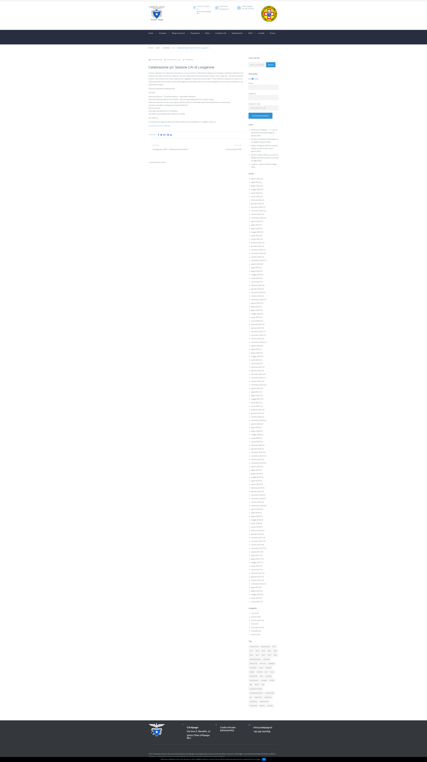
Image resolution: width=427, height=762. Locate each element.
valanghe (270, 705)
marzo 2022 (255, 363)
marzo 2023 (255, 321)
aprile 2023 (255, 317)
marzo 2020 (255, 442)
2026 (275, 655)
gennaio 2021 (256, 413)
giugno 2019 (255, 474)
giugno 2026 (255, 186)
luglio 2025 (255, 225)
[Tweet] (161, 134)
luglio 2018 (255, 513)
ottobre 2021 (256, 381)
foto (251, 684)
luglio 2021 (255, 392)
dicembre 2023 (257, 292)
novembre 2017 (257, 541)
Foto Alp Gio (256, 627)
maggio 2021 (256, 399)
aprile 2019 (255, 481)
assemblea (267, 659)
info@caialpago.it (247, 6)
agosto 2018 (256, 509)
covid (261, 676)
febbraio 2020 (256, 445)
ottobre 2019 (256, 459)
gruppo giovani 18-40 (256, 689)
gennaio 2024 (256, 289)
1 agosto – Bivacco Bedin (260, 164)
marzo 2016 (255, 601)
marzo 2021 (255, 406)
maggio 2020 (256, 434)
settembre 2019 (257, 463)
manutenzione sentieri (256, 693)
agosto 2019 (256, 466)
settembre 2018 (257, 505)
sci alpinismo (253, 701)
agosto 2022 (256, 346)
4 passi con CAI (254, 646)
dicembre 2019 (257, 452)
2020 (269, 651)
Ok (264, 759)
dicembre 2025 (257, 207)
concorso (259, 672)
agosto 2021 (256, 388)
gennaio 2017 (256, 577)
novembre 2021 (257, 378)
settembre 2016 (257, 584)
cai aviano (263, 663)
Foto (253, 624)
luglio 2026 (255, 182)
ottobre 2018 (256, 502)
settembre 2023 (257, 299)
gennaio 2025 (256, 246)
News (179, 59)
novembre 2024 (257, 253)
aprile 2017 (255, 566)
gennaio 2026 (256, 203)
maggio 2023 (256, 314)
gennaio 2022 (256, 370)
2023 (257, 655)
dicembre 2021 (257, 374)
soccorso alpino (264, 701)
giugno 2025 (255, 228)
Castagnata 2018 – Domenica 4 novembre (170, 149)
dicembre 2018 (257, 495)
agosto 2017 (256, 552)
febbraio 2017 (256, 573)
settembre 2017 (257, 548)
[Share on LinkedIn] (171, 134)
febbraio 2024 (256, 285)
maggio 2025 (256, 232)
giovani (257, 684)
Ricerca (271, 65)
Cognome (252, 93)
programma (258, 697)
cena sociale (253, 667)
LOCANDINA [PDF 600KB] (159, 126)
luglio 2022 (255, 349)
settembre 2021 (257, 385)
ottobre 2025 (256, 214)
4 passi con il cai (265, 646)
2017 (251, 651)
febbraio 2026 (256, 200)
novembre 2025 (257, 211)
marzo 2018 (255, 527)
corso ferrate (253, 676)
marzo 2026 (255, 196)
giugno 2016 (255, 591)
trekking (262, 705)
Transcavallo (253, 705)
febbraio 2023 (256, 324)
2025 (269, 655)
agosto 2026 (256, 179)
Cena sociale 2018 (233, 149)
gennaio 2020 (256, 449)
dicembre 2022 (257, 331)
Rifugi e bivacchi (178, 33)
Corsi (253, 613)
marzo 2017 (255, 569)
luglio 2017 (255, 555)
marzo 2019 (255, 484)
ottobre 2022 (256, 338)
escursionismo (254, 680)
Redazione (190, 59)
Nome (251, 83)
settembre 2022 (257, 342)
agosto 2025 (256, 221)
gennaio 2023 (256, 328)
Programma (195, 33)
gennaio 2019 (256, 491)
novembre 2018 (257, 498)
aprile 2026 (255, 193)
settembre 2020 (257, 420)
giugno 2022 (255, 353)
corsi (266, 672)
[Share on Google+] (164, 134)
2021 (275, 651)
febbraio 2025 (256, 243)
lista (250, 79)
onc (251, 697)
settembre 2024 (257, 260)
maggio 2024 (256, 275)
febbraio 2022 (256, 367)
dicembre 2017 (257, 537)
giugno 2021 (255, 395)
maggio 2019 (256, 477)
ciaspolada (268, 667)
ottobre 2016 (256, 580)
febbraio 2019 (256, 488)
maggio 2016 (256, 594)
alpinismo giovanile (255, 659)
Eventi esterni (171, 59)
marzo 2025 (255, 239)
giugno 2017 (255, 559)
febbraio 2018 (256, 530)
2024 (263, 655)
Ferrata (272, 680)
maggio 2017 (256, 562)
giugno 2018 (255, 516)
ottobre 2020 (256, 417)
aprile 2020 (255, 438)
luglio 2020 (255, 427)
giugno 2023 (255, 310)
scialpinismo (267, 697)
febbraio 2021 (256, 410)
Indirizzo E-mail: (254, 104)
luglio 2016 (255, 587)
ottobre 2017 (256, 545)
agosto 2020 (256, 424)
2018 (257, 651)
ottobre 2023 (256, 296)
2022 (251, 655)
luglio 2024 (255, 267)
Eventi (253, 617)
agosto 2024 (256, 264)
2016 (274, 646)
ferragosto (264, 680)
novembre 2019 (257, 456)
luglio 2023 (255, 306)
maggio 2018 (256, 520)
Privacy (273, 33)
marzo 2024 (255, 282)
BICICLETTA (253, 663)
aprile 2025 (255, 235)
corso (272, 672)
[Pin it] (168, 134)
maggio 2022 (256, 356)
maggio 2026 (256, 189)
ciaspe (261, 667)
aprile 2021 (255, 402)
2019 (263, 651)
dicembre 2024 (257, 250)
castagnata (271, 663)
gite (263, 684)
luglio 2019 (255, 470)
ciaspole (252, 672)
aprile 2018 (255, 523)
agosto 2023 (256, 303)
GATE (250, 33)
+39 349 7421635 (261, 731)
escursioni (268, 676)
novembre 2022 (257, 335)
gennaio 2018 (256, 534)
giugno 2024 (255, 271)
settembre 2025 (257, 218)
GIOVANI (255, 631)
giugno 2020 (255, 431)
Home (150, 33)
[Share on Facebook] (158, 134)
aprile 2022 (255, 360)
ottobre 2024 (256, 257)
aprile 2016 (255, 598)
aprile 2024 (255, 278)
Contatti (261, 33)
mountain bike (270, 693)
